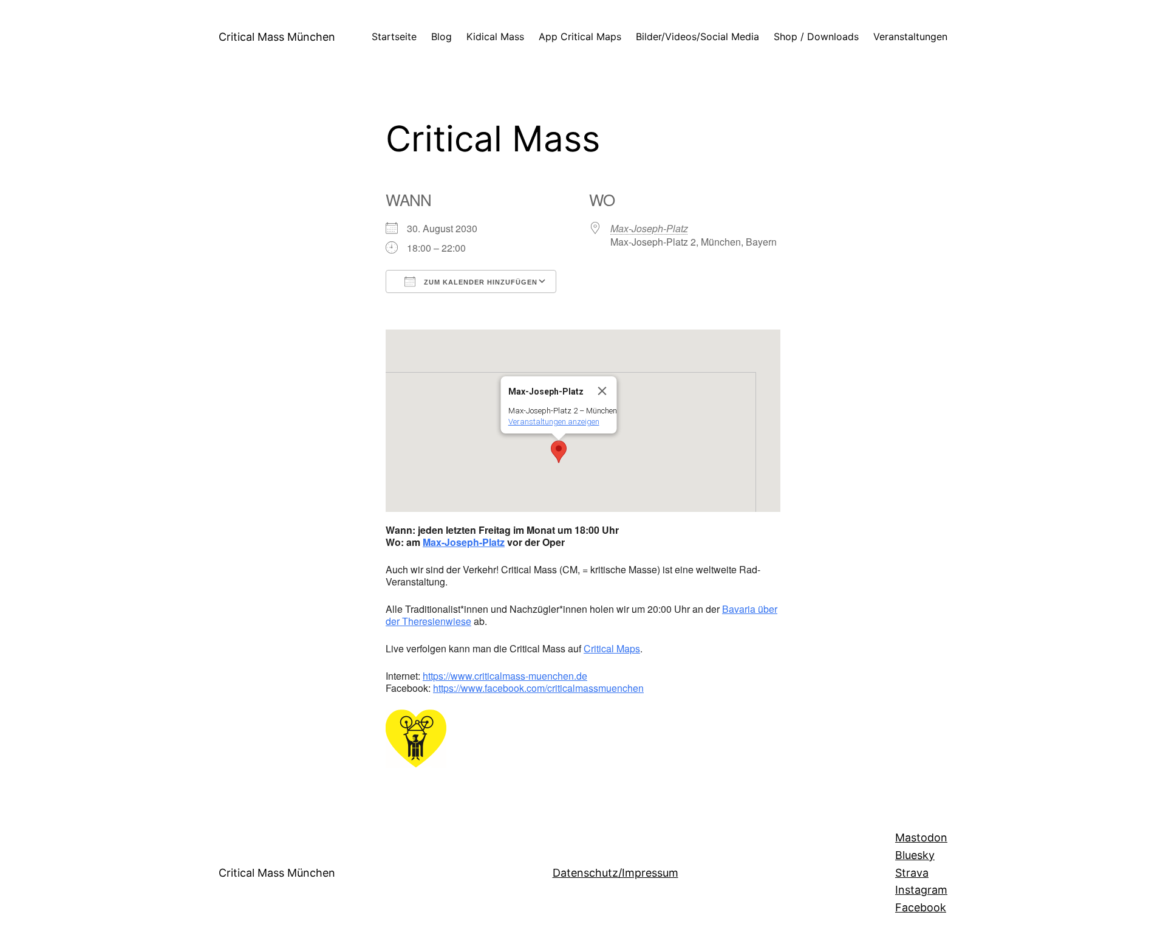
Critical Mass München (277, 36)
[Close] (602, 391)
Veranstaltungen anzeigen (553, 421)
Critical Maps (612, 648)
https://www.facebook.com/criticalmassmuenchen (538, 688)
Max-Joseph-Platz (649, 228)
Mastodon (921, 837)
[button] (559, 451)
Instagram (921, 889)
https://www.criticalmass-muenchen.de (505, 676)
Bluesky (915, 855)
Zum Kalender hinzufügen (479, 282)
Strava (912, 872)
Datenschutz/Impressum (615, 872)
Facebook (920, 907)
